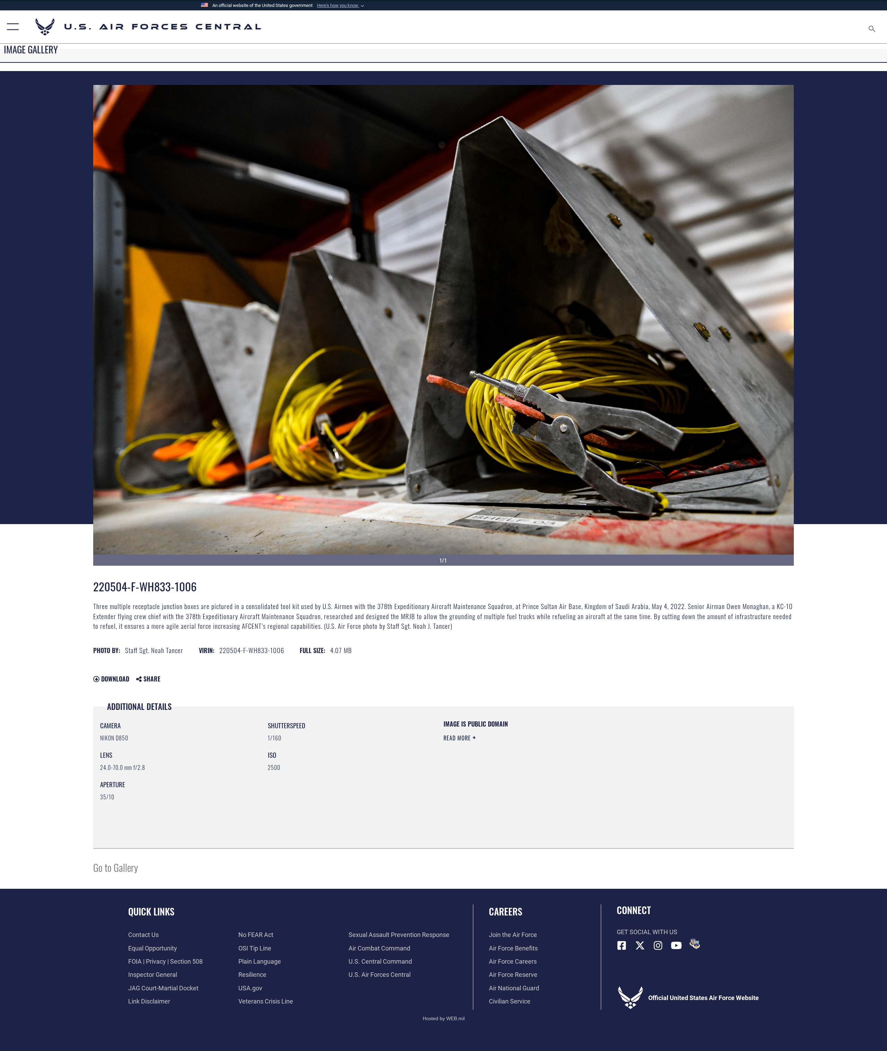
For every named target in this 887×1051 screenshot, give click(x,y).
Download (114, 678)
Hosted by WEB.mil (444, 1018)
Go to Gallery (115, 867)
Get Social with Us (647, 932)
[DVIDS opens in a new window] (695, 944)
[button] (341, 5)
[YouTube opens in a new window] (676, 945)
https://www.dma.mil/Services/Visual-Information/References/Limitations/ (525, 772)
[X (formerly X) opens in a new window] (640, 945)
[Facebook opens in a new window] (622, 945)
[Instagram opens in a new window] (658, 945)
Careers (505, 911)
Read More (458, 738)
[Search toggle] (872, 26)
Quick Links (151, 911)
